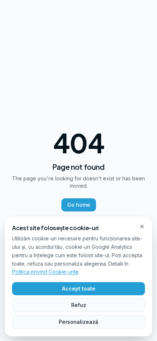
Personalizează (78, 322)
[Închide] (142, 226)
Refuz (78, 305)
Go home (78, 205)
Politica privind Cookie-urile (45, 272)
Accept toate (78, 288)
